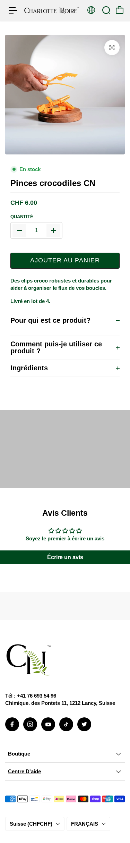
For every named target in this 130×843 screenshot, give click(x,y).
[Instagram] (30, 724)
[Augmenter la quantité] (53, 230)
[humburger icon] (12, 10)
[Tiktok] (66, 724)
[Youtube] (48, 724)
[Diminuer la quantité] (19, 230)
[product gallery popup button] (112, 47)
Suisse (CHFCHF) (31, 824)
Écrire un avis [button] (65, 557)
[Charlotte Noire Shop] (51, 10)
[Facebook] (12, 724)
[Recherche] (106, 10)
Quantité (21, 216)
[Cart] (119, 10)
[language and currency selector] (91, 10)
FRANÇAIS (84, 824)
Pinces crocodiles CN (52, 183)
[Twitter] (84, 724)
